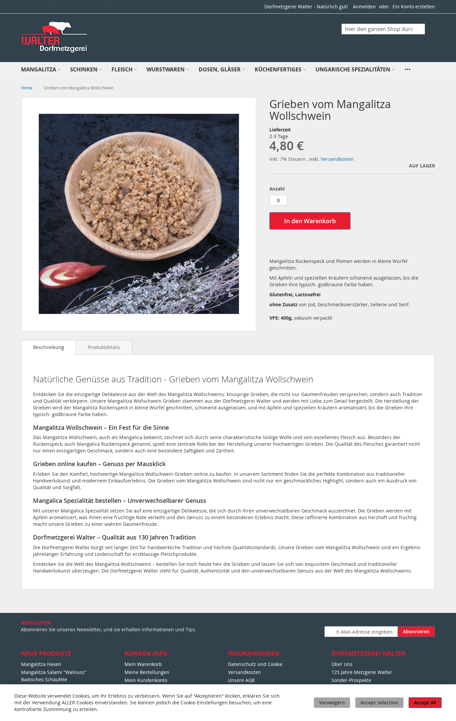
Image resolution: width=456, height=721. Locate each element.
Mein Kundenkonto (146, 680)
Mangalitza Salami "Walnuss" (53, 672)
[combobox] (383, 29)
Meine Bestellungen (147, 672)
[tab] (48, 347)
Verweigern (332, 702)
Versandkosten (337, 159)
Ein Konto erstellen (414, 6)
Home (26, 87)
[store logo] (54, 37)
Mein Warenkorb (143, 664)
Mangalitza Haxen (41, 664)
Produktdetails (104, 347)
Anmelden (364, 6)
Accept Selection (379, 702)
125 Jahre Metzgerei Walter (361, 672)
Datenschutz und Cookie (255, 664)
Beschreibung (48, 347)
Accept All (425, 702)
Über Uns (342, 664)
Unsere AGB (241, 680)
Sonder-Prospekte (351, 680)
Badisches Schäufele (44, 679)
